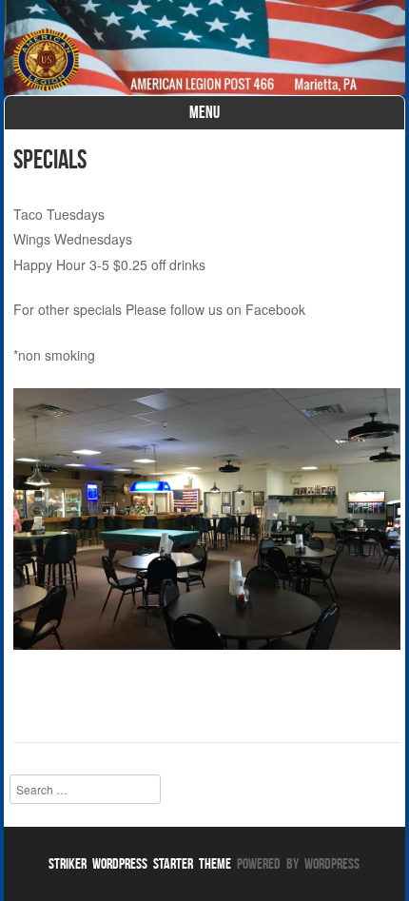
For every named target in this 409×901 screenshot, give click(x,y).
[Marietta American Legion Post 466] (204, 47)
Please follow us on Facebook (215, 309)
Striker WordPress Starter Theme (140, 863)
